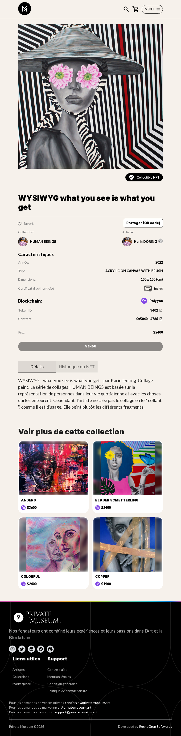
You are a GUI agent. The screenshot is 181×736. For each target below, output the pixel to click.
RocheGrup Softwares (155, 726)
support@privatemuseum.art (76, 712)
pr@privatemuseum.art (74, 707)
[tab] (37, 366)
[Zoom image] (90, 96)
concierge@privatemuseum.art (87, 703)
